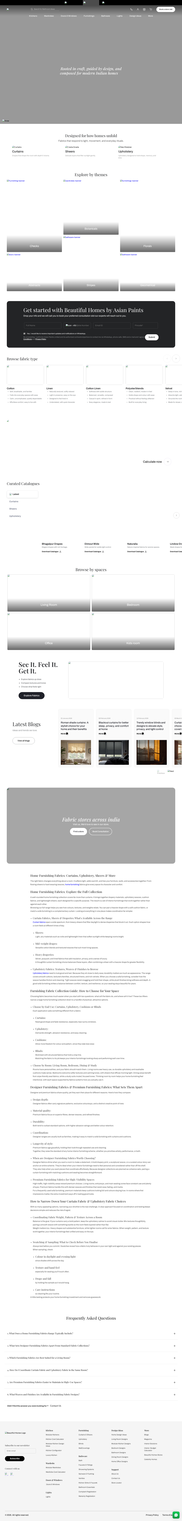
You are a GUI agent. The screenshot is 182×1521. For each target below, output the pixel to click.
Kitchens (33, 16)
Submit (152, 337)
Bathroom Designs (118, 1453)
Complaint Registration (87, 1492)
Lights (119, 16)
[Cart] (150, 9)
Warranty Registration (87, 1496)
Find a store (78, 831)
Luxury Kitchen (51, 1455)
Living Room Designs (119, 1439)
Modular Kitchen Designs (121, 1444)
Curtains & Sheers (85, 1435)
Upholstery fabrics (41, 973)
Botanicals (91, 228)
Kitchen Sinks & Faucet (87, 1483)
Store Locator (116, 1483)
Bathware (105, 16)
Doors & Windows (69, 16)
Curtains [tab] (13, 501)
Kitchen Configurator (54, 1450)
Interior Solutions (150, 1444)
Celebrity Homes (150, 1459)
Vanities (82, 1478)
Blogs (146, 1435)
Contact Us (55, 1405)
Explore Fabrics (31, 695)
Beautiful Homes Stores (153, 1455)
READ (63, 734)
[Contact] (131, 9)
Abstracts (34, 285)
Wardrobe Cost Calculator (55, 1472)
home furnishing (72, 884)
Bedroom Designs (118, 1448)
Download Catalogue (50, 551)
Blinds (81, 1444)
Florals (147, 245)
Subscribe (15, 1458)
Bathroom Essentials (87, 1487)
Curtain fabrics (39, 922)
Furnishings (89, 16)
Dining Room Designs (119, 1457)
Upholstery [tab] (15, 516)
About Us (114, 1474)
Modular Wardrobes (53, 1467)
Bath (80, 1460)
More (150, 16)
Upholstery (83, 1439)
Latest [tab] (16, 494)
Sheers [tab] (13, 509)
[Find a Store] (144, 9)
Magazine (148, 1439)
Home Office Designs (119, 1461)
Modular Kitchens (52, 1435)
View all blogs (24, 741)
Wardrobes (49, 16)
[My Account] (137, 9)
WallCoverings (84, 1448)
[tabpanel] (112, 521)
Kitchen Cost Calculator (55, 1439)
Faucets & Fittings (85, 1465)
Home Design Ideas (119, 1435)
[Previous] (167, 359)
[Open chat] (176, 1515)
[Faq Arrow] (175, 1333)
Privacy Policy (40, 339)
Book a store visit (165, 9)
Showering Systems (86, 1469)
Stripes (91, 285)
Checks (34, 245)
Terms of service (169, 1515)
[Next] (176, 359)
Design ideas (135, 16)
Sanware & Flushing (86, 1474)
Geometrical (147, 285)
